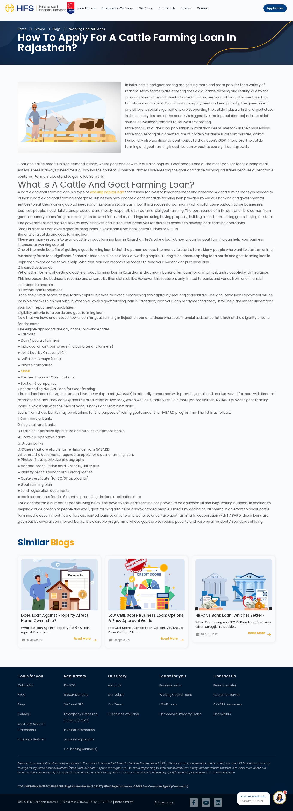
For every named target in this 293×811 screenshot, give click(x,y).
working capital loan (107, 192)
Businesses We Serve (117, 8)
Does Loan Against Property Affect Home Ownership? (54, 618)
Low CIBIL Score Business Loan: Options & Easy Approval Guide (145, 618)
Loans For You (86, 8)
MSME (25, 371)
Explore (186, 8)
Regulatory (75, 676)
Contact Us (166, 8)
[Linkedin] (218, 802)
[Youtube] (206, 802)
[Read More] (95, 640)
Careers (203, 8)
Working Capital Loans (87, 29)
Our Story (146, 8)
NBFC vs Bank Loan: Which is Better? (229, 615)
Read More (82, 638)
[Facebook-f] (194, 802)
